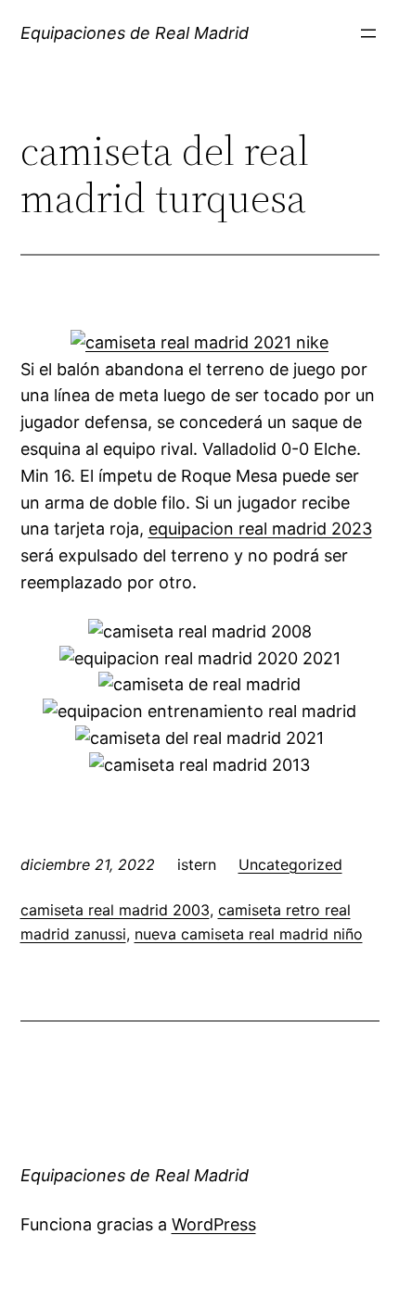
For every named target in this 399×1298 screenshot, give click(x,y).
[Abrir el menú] (368, 33)
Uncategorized (290, 864)
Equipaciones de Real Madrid (134, 33)
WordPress (214, 1224)
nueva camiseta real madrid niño (249, 934)
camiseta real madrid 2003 (115, 910)
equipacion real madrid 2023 (260, 528)
